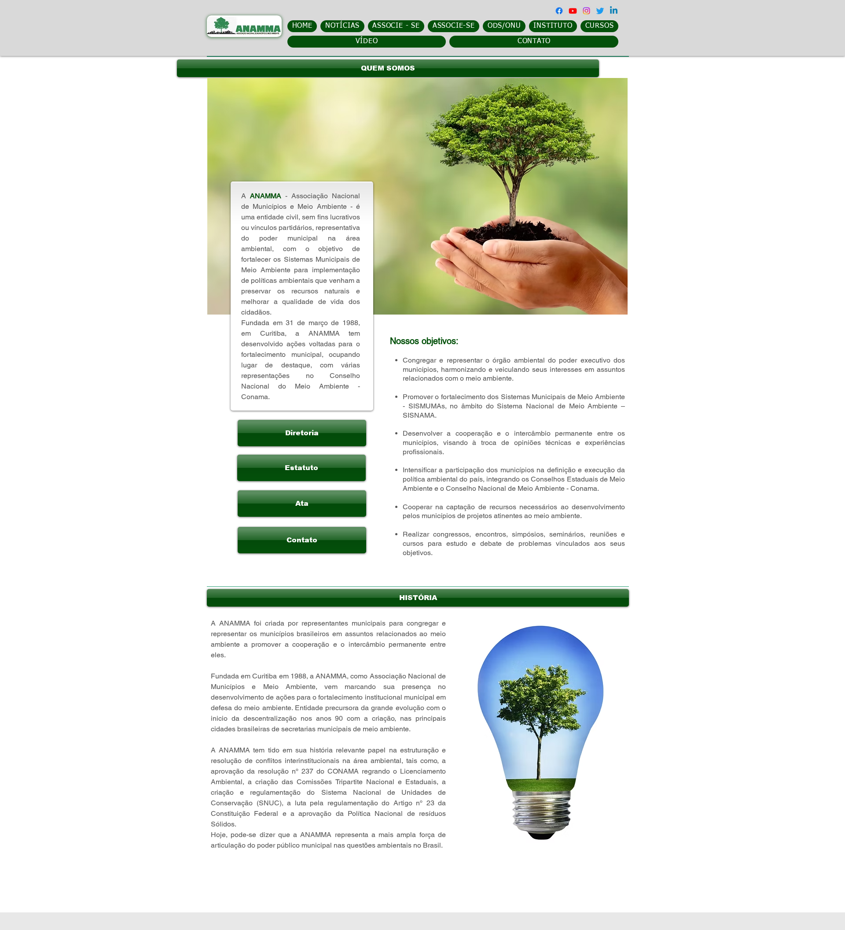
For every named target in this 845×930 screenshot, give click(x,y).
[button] (388, 68)
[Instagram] (586, 10)
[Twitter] (600, 10)
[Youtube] (572, 10)
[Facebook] (559, 10)
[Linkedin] (613, 10)
